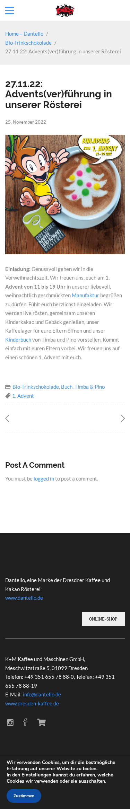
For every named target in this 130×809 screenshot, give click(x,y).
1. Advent (23, 396)
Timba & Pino (90, 387)
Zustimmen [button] (24, 796)
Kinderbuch (18, 339)
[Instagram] (10, 722)
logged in (44, 478)
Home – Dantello (24, 33)
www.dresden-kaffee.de (32, 703)
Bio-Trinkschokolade (28, 42)
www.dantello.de (24, 598)
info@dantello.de (42, 694)
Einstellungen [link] (36, 775)
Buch (66, 387)
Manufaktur (85, 295)
